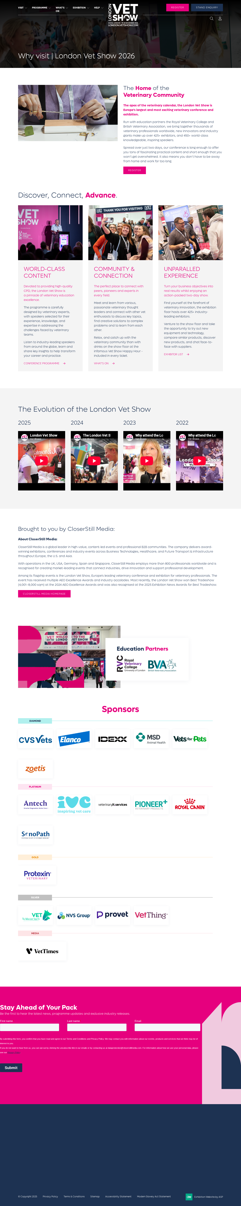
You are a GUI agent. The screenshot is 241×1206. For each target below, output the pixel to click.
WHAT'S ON (101, 363)
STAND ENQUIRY (207, 7)
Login (220, 19)
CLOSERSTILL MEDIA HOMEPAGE (44, 593)
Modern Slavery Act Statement (154, 1196)
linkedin (194, 1150)
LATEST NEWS (148, 1132)
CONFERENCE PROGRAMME (41, 363)
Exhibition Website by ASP (208, 1196)
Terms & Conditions (74, 1196)
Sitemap (95, 1196)
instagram (213, 1150)
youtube (203, 1150)
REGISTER (177, 7)
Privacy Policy (50, 1196)
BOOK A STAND (149, 1128)
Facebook (175, 1150)
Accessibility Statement (118, 1196)
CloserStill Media (48, 1156)
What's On (60, 9)
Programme (39, 7)
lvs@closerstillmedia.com (188, 1128)
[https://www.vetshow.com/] (40, 1149)
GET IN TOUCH (185, 1136)
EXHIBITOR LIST (173, 354)
